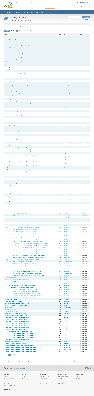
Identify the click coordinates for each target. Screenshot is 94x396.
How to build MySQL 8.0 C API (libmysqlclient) (16, 45)
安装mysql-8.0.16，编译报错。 (10, 309)
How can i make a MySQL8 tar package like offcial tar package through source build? (21, 225)
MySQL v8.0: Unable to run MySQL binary (12, 143)
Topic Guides (60, 383)
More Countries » (23, 368)
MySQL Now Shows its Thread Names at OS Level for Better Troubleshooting (19, 181)
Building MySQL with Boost (13, 57)
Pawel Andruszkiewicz (68, 199)
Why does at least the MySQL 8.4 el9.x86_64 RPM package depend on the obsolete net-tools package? (24, 87)
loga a (65, 99)
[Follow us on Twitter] (88, 368)
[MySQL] (8, 5)
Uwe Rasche (66, 147)
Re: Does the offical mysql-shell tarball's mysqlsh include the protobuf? (19, 281)
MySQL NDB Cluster (44, 378)
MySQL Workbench (43, 383)
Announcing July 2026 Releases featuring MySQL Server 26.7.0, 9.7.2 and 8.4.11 (20, 26)
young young (66, 311)
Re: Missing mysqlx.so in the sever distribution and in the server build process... (21, 347)
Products (6, 374)
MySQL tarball (10, 43)
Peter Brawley (66, 155)
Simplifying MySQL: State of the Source (15, 47)
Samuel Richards (67, 259)
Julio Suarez (66, 195)
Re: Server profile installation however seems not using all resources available (20, 171)
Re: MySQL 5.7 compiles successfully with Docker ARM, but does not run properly (21, 155)
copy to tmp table (8, 307)
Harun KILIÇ (66, 217)
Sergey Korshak (67, 107)
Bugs (10, 12)
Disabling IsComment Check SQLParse (12, 183)
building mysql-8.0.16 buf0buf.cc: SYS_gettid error (14, 341)
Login (85, 2)
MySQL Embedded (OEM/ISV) (9, 385)
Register (88, 2)
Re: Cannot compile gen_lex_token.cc (13, 97)
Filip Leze (66, 169)
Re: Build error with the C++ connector (13, 205)
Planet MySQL (25, 12)
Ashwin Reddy (67, 299)
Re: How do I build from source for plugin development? (16, 73)
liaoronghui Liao (67, 131)
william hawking (67, 81)
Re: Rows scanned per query (11, 101)
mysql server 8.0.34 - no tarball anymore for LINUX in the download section (19, 111)
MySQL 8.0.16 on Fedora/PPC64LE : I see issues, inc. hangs (16, 315)
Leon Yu (65, 341)
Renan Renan (66, 135)
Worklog (15, 12)
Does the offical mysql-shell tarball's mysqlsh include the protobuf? (17, 279)
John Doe (66, 165)
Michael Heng (66, 83)
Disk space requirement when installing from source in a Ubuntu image (18, 93)
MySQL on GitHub (11, 55)
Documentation (38, 7)
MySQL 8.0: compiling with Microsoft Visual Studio (17, 49)
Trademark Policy (23, 392)
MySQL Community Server (45, 376)
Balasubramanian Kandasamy (69, 113)
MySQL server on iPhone (9, 105)
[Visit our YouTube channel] (89, 7)
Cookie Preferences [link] (30, 392)
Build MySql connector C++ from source (12, 79)
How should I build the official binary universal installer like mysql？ (17, 131)
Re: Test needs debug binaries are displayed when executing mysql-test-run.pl (20, 179)
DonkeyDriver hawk (68, 277)
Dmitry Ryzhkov (67, 345)
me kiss (65, 177)
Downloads (28, 7)
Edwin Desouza (67, 37)
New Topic (7, 30)
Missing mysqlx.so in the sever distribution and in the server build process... (19, 345)
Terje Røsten (66, 321)
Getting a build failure (9, 167)
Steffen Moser (66, 215)
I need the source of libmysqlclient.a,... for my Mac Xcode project (17, 147)
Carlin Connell (66, 183)
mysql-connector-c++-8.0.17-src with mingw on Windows (15, 313)
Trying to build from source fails (11, 65)
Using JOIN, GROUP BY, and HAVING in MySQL (13, 61)
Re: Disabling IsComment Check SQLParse (14, 185)
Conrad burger (67, 85)
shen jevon (66, 103)
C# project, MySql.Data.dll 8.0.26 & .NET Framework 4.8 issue (28, 217)
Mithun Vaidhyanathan (68, 93)
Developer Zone (50, 7)
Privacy (5, 392)
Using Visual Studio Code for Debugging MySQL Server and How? (17, 303)
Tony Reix (66, 315)
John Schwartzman (67, 349)
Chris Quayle (66, 65)
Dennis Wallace (67, 129)
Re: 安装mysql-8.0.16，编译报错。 (12, 311)
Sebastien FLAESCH (67, 63)
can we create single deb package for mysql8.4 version (15, 91)
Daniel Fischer (66, 161)
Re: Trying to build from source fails (12, 67)
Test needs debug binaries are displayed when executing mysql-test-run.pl (19, 177)
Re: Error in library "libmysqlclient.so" (13, 137)
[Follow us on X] (84, 7)
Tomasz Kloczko (67, 127)
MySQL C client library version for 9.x (12, 63)
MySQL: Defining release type (13, 37)
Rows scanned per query (9, 99)
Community (42, 12)
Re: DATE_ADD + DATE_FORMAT (12, 125)
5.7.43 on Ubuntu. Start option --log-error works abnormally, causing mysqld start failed (21, 103)
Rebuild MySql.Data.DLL (9, 129)
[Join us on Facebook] (81, 7)
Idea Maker (66, 69)
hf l (64, 309)
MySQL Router (43, 381)
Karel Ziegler (66, 87)
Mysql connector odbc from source (11, 89)
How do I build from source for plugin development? (15, 71)
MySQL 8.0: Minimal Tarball (13, 51)
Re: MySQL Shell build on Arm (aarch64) (13, 197)
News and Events (34, 12)
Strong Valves (66, 143)
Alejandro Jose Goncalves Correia (70, 123)
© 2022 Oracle (13, 389)
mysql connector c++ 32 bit (10, 83)
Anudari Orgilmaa (67, 89)
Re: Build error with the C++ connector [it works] (16, 207)
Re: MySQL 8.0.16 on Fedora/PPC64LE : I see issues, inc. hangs (17, 317)
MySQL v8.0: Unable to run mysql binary (12, 299)
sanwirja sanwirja (67, 61)
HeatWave (6, 376)
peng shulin (66, 343)
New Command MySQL (9, 219)
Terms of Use (17, 392)
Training (23, 376)
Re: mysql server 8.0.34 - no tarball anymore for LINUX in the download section (21, 113)
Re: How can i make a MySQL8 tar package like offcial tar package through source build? (22, 227)
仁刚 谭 (65, 225)
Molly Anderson (67, 105)
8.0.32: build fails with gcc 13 (10, 127)
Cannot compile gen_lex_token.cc (11, 95)
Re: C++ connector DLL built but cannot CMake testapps (20, 211)
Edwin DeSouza (67, 59)
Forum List (13, 20)
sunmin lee (66, 221)
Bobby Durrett (67, 117)
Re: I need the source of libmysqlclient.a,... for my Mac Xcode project (19, 149)
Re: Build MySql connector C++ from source (14, 81)
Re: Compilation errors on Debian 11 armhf (14, 109)
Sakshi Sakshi (66, 219)
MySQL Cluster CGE (7, 383)
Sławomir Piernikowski (68, 79)
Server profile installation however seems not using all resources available (19, 169)
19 (30, 30)
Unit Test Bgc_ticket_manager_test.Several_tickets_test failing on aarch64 (18, 85)
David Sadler (66, 151)
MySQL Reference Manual (63, 376)
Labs (19, 12)
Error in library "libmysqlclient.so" (11, 135)
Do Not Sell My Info (10, 392)
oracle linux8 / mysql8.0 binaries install (12, 221)
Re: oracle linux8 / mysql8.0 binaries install (14, 223)
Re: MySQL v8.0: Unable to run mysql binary (14, 301)
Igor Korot (66, 167)
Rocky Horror (66, 313)
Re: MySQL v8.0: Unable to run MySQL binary (14, 145)
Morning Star (66, 257)
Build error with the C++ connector (11, 203)
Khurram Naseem (67, 307)
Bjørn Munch (66, 67)
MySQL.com (19, 7)
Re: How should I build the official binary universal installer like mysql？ (19, 133)
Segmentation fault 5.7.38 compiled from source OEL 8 (15, 117)
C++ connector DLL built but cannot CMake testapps (18, 209)
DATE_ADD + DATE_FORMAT (10, 123)
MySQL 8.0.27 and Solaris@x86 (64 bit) (12, 215)
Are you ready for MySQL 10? (13, 39)
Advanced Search (86, 19)
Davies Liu (66, 111)
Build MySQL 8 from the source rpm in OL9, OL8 (17, 41)
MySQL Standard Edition (8, 380)
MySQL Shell (42, 380)
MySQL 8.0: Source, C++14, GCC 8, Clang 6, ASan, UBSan (18, 53)
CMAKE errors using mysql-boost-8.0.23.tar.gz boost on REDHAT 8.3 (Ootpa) (19, 261)
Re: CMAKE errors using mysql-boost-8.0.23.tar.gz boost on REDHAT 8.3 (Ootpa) (21, 263)
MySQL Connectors (61, 381)
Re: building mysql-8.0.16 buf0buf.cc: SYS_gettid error (16, 343)
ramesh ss (66, 91)
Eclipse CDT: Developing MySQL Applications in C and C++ (19, 59)
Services (24, 374)
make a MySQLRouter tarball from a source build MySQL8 (16, 305)
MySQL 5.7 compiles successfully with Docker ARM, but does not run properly (19, 153)
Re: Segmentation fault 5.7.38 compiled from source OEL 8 (17, 119)
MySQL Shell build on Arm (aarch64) (11, 195)
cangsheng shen (67, 153)
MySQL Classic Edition (8, 381)
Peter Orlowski (67, 71)
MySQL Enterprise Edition (9, 378)
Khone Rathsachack (68, 261)
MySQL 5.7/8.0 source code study (11, 277)
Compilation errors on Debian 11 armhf (12, 107)
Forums (6, 12)
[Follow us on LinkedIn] (86, 7)
